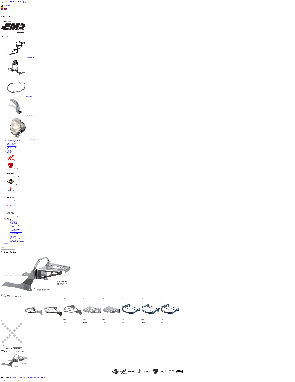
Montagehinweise (14, 240)
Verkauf (9, 153)
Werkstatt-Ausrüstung (12, 141)
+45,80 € (65, 321)
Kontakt (6, 243)
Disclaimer (23, 377)
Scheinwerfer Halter (12, 143)
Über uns (6, 36)
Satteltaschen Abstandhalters (14, 140)
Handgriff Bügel (11, 144)
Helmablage (10, 148)
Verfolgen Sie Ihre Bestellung (17, 239)
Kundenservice (7, 218)
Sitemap (43, 377)
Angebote (9, 151)
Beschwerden (13, 236)
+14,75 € (85, 321)
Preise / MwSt (13, 223)
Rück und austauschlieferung (17, 241)
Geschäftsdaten (13, 221)
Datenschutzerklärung (14, 377)
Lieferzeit (12, 226)
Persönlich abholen (14, 233)
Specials (9, 150)
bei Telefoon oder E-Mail (16, 232)
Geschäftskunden (14, 222)
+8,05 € (123, 321)
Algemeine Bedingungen (16, 225)
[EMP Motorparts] (13, 33)
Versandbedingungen (15, 229)
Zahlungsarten (13, 230)
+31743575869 (12, 2)
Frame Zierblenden (11, 147)
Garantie (12, 237)
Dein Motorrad (6, 5)
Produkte (6, 37)
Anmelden (3, 12)
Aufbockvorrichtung (12, 146)
